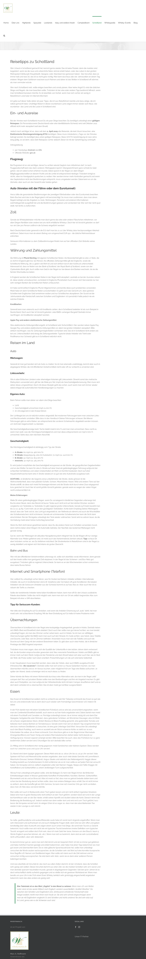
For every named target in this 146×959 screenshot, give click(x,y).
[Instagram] (79, 927)
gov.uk (32, 153)
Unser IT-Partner (82, 936)
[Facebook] (76, 927)
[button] (4, 35)
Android (31, 150)
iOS (40, 150)
